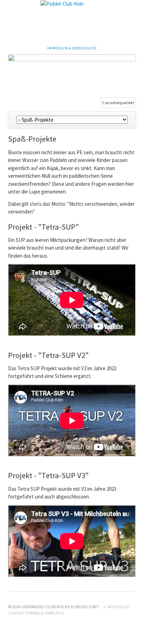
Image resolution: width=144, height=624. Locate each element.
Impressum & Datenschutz (72, 48)
